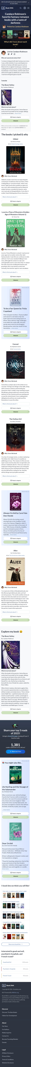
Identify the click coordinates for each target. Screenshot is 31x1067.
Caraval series (17, 349)
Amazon (15, 120)
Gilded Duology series (17, 144)
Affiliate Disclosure (7, 1053)
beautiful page (12, 736)
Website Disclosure (8, 1063)
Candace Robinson (22, 27)
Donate (4, 1042)
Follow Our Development (9, 1015)
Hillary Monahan (16, 421)
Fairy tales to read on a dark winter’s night (15, 891)
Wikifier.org (15, 992)
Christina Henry (16, 553)
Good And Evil (7, 962)
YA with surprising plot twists (11, 901)
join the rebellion (19, 127)
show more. (18, 113)
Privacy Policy (6, 1056)
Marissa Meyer (16, 141)
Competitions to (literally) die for (12, 922)
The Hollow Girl (15, 419)
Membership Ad (25, 287)
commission (22, 125)
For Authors (5, 1029)
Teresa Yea (16, 217)
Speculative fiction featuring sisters (13, 912)
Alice (15, 551)
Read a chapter (16, 117)
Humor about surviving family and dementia (15, 932)
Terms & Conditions (8, 1059)
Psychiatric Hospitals (9, 969)
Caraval (16, 344)
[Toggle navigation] (28, 8)
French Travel (7, 975)
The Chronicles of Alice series (17, 555)
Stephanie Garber (16, 346)
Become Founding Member (10, 1039)
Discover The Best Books (9, 1012)
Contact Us (5, 1036)
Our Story (5, 1026)
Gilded (15, 139)
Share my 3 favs (16, 751)
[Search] (20, 8)
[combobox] (20, 8)
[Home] (7, 8)
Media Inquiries (6, 1032)
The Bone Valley (7, 85)
